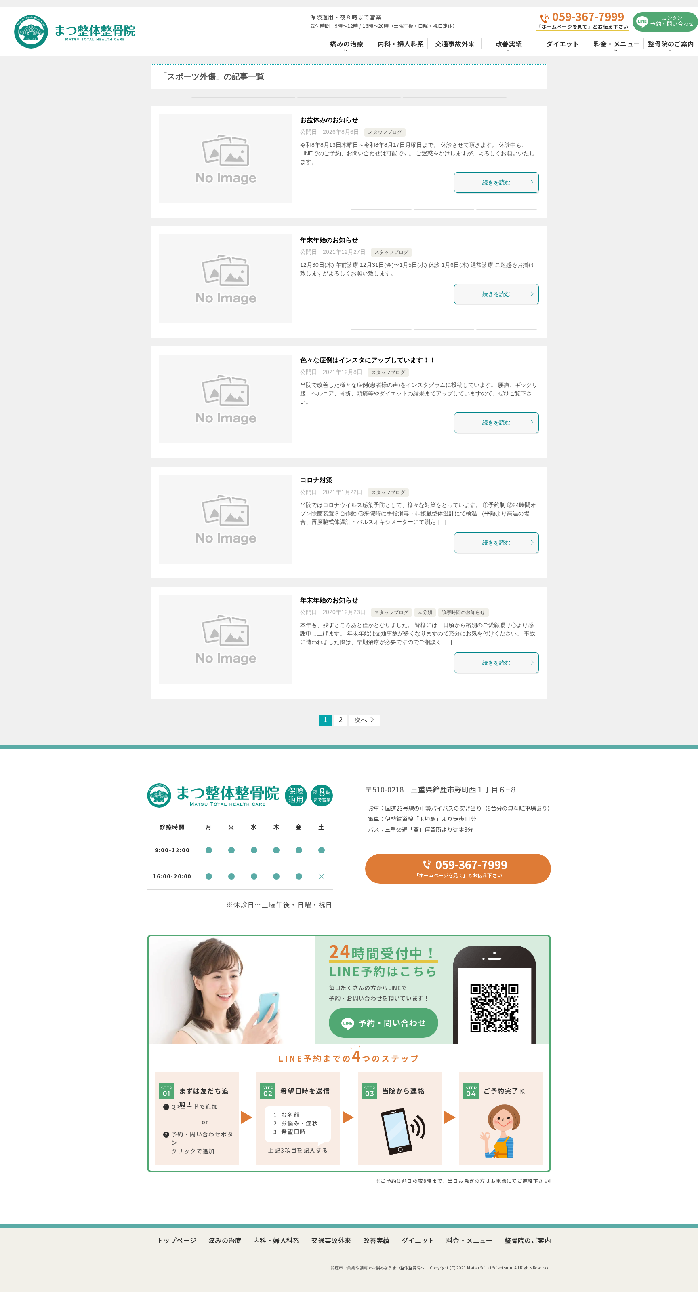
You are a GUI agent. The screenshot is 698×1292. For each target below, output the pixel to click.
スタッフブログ (385, 132)
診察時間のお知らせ (463, 612)
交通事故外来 (455, 44)
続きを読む (496, 182)
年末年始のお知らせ (329, 239)
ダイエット (562, 44)
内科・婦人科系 (401, 44)
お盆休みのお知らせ (329, 119)
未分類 (425, 612)
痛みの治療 (346, 44)
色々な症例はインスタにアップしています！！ (368, 360)
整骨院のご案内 (671, 44)
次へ (360, 719)
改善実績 (509, 44)
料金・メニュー (617, 44)
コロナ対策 (316, 480)
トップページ (176, 1240)
